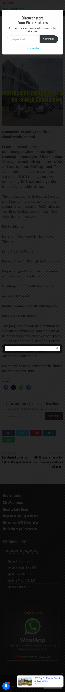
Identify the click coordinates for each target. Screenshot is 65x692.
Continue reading (32, 48)
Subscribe (48, 39)
